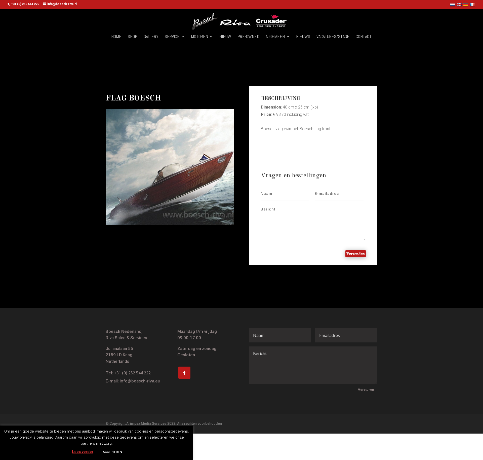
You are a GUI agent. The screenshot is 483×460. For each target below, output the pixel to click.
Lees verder (82, 451)
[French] (473, 5)
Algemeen (275, 37)
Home (116, 37)
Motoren (199, 37)
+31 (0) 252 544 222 (132, 373)
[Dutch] (453, 5)
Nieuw (225, 37)
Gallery (151, 37)
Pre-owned (248, 37)
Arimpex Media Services (146, 423)
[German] (466, 5)
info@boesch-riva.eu (140, 381)
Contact (364, 37)
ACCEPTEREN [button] (112, 452)
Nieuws (303, 37)
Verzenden (355, 253)
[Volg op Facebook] (184, 373)
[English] (460, 5)
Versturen (366, 390)
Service (172, 37)
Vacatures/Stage (332, 37)
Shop (132, 37)
